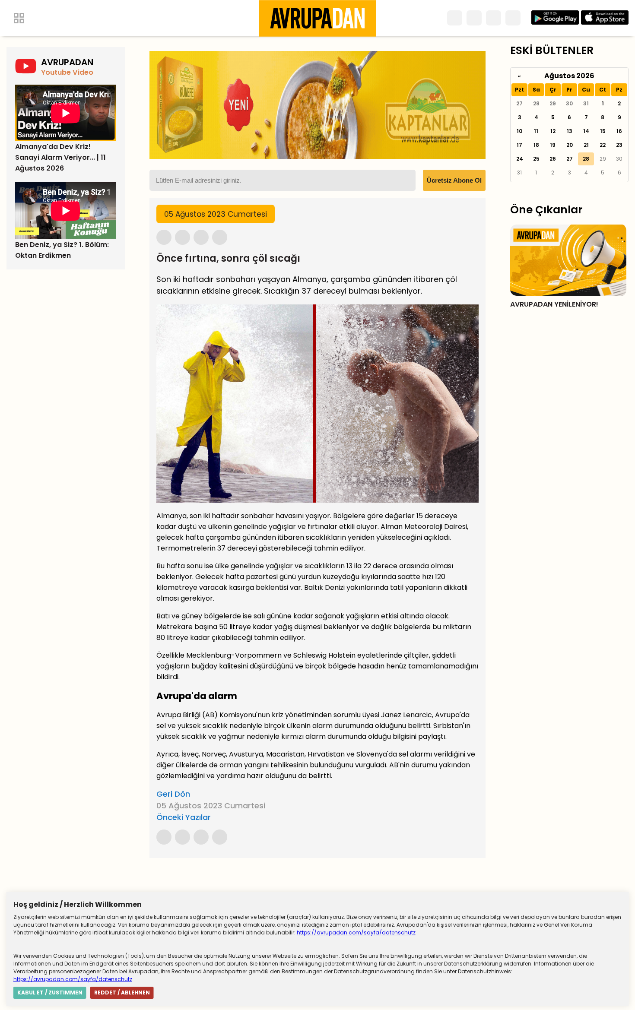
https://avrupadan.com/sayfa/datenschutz (356, 932)
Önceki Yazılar (183, 817)
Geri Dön (173, 793)
